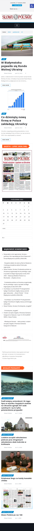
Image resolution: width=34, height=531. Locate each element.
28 (20, 220)
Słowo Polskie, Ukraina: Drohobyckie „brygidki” (18, 306)
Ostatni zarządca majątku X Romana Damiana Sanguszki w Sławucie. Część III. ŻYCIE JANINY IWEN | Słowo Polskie (17, 315)
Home (4, 32)
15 (24, 213)
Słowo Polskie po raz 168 (11, 515)
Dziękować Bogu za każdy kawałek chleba (16, 479)
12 (12, 213)
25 (8, 220)
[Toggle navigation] (17, 25)
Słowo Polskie (8, 73)
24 (3, 220)
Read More (5, 85)
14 (20, 213)
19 (12, 217)
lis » (3, 237)
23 (22, 32)
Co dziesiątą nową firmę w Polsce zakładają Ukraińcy (14, 120)
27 (16, 220)
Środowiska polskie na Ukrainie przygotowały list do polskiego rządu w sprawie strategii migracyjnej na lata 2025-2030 (17, 284)
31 (3, 223)
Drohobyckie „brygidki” (11, 310)
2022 (9, 32)
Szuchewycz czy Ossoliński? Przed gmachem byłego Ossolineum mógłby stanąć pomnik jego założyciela (18, 302)
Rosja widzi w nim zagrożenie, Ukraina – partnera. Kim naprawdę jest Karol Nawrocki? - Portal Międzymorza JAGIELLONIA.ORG (17, 256)
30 (29, 220)
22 (24, 217)
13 (16, 213)
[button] (32, 6)
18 (8, 217)
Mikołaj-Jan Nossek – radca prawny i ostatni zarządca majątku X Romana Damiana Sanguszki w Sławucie (17, 324)
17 (3, 217)
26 (12, 220)
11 (8, 213)
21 (20, 217)
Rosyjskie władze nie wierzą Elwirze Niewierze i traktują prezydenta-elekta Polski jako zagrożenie (17, 265)
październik (16, 32)
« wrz (3, 228)
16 (29, 213)
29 (24, 220)
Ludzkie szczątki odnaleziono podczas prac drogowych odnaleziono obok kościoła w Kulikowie (14, 440)
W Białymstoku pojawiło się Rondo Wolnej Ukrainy (14, 66)
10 (3, 213)
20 (16, 217)
